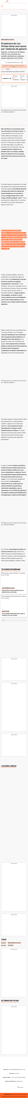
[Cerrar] (25, 66)
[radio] (3, 1)
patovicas (3, 945)
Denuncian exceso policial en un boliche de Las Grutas (13, 591)
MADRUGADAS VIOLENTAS (7, 39)
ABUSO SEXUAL (5, 611)
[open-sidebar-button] (2, 6)
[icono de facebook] (18, 1)
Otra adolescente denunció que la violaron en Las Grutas (13, 614)
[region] (14, 25)
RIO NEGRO (10, 945)
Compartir (5, 78)
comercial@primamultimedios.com (14, 1069)
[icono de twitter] (21, 1)
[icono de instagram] (23, 1)
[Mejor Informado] (14, 6)
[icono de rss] (26, 1)
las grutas (3, 942)
